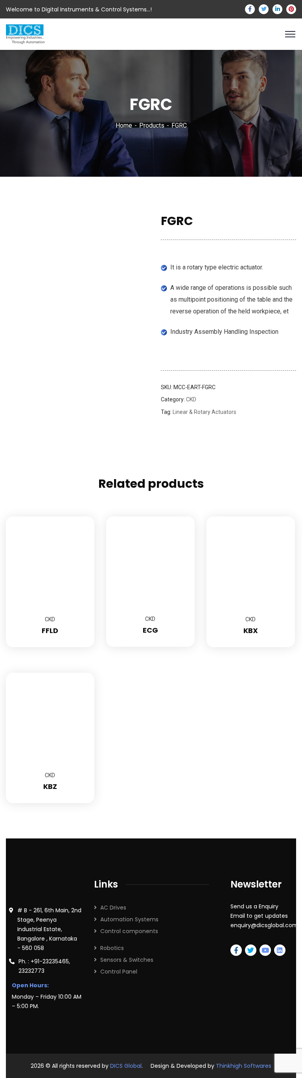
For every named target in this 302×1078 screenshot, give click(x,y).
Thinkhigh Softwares (243, 1066)
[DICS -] (25, 33)
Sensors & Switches (126, 960)
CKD (191, 399)
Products (151, 125)
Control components (129, 931)
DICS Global (126, 1066)
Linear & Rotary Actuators (204, 412)
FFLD (50, 630)
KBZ (50, 786)
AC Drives (113, 907)
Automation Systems (129, 919)
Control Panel (118, 972)
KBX (250, 630)
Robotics (112, 948)
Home (124, 125)
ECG (150, 630)
